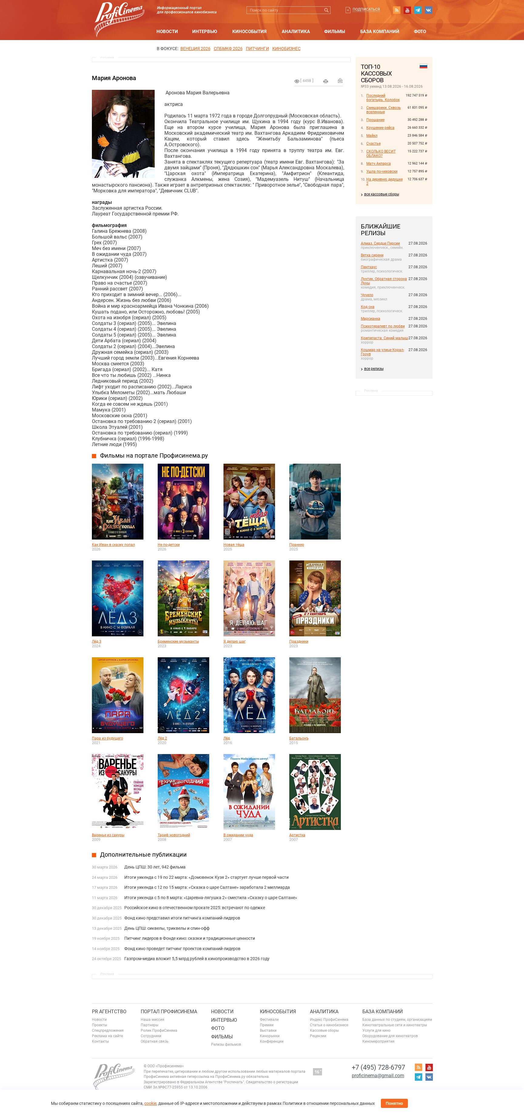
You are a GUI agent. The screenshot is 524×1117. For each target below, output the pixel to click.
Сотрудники (151, 1036)
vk (428, 10)
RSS (396, 10)
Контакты (100, 1041)
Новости (167, 31)
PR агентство (109, 1011)
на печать (325, 81)
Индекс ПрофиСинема (329, 1019)
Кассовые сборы (324, 1030)
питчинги (257, 48)
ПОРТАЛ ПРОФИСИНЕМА (169, 1011)
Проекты (99, 1025)
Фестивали (269, 1019)
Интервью (204, 31)
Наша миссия (152, 1019)
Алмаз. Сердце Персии (380, 243)
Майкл (372, 136)
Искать (327, 10)
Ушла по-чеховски (382, 171)
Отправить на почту (340, 80)
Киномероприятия (378, 1041)
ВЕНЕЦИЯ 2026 (195, 48)
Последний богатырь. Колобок (383, 97)
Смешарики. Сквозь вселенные (383, 110)
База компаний (379, 31)
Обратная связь (155, 1041)
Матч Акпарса (378, 163)
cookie (150, 1103)
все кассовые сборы (381, 194)
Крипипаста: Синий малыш (384, 338)
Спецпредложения (108, 1030)
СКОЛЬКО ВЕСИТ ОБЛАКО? (381, 153)
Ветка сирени (372, 255)
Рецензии (318, 1036)
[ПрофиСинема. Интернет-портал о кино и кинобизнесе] (119, 12)
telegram (418, 10)
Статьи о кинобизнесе (329, 1025)
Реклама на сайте (107, 1036)
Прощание (375, 120)
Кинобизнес (286, 48)
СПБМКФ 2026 (228, 48)
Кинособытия (249, 31)
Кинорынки (270, 1036)
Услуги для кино (376, 1030)
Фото (420, 31)
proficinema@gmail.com (378, 1075)
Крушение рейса (380, 128)
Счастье (373, 143)
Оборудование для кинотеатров (390, 1036)
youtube (407, 10)
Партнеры (149, 1025)
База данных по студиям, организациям (397, 1019)
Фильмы (334, 31)
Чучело (367, 295)
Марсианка (370, 318)
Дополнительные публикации (143, 854)
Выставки (268, 1030)
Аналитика (296, 31)
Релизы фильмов (226, 1044)
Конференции (272, 1041)
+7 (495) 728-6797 (378, 1067)
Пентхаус (369, 267)
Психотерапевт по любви (383, 326)
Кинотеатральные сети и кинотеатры (394, 1025)
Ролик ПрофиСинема (159, 1030)
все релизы (374, 369)
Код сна (368, 307)
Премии (267, 1025)
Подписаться (366, 9)
